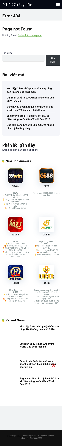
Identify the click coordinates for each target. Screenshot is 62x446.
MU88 (15, 234)
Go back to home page (30, 35)
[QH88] (15, 279)
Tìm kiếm (7, 53)
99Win (15, 186)
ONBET (47, 234)
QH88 (15, 283)
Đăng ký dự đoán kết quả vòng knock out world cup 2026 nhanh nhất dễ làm (30, 108)
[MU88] (15, 230)
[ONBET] (46, 230)
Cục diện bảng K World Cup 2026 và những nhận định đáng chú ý (30, 127)
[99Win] (15, 182)
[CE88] (46, 182)
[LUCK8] (46, 279)
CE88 (46, 186)
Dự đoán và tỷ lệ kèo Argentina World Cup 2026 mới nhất (30, 99)
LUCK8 (46, 283)
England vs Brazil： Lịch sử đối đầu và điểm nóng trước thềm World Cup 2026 (28, 117)
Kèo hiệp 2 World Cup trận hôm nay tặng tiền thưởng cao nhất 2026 (29, 90)
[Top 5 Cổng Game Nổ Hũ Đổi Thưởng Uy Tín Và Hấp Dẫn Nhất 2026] (17, 4)
